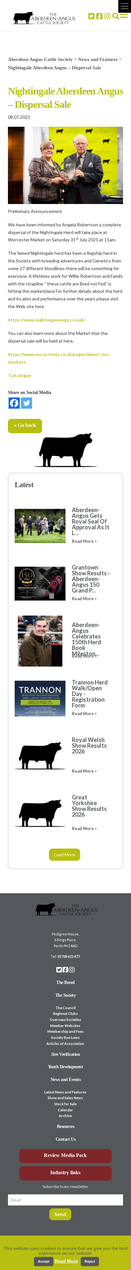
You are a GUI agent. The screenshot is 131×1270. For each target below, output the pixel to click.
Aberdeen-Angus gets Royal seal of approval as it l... (90, 521)
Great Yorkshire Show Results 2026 (89, 805)
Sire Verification (65, 1054)
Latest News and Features (65, 1092)
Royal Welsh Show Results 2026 (89, 745)
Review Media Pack (65, 1155)
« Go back (25, 425)
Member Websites (65, 1026)
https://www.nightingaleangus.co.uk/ (46, 319)
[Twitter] (26, 403)
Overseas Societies (65, 1019)
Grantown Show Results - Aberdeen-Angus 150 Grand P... (91, 578)
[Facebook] (14, 403)
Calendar (65, 1110)
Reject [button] (90, 1261)
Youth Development (65, 1066)
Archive (65, 1116)
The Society (65, 995)
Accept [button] (44, 1261)
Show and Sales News (65, 1098)
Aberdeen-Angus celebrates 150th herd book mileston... (86, 639)
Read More (66, 1261)
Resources (65, 1126)
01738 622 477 (69, 956)
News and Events (66, 1079)
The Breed (65, 982)
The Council (65, 1008)
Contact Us (65, 1139)
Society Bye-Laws (65, 1037)
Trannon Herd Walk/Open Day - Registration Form (90, 693)
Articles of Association (65, 1043)
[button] (124, 6)
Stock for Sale (65, 1104)
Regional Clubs (65, 1013)
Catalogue (20, 375)
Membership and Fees (65, 1031)
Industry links (65, 1172)
